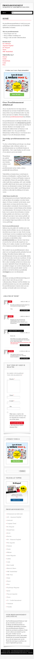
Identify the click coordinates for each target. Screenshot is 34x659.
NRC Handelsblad (8, 51)
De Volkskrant (7, 43)
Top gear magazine (12, 594)
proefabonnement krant (16, 117)
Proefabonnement (13, 5)
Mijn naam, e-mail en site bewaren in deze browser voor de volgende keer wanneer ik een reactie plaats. (18, 416)
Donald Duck (6, 61)
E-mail (12, 401)
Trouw (4, 49)
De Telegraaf (6, 47)
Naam (12, 395)
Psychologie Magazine (13, 587)
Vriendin (9, 607)
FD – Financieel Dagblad (14, 539)
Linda (4, 63)
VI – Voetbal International (14, 600)
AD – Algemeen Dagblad (14, 517)
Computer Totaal (11, 523)
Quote (8, 591)
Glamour (9, 546)
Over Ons (30, 652)
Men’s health (10, 565)
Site (11, 406)
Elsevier (5, 57)
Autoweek (10, 520)
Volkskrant (10, 603)
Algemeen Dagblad (8, 45)
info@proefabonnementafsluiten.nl (20, 651)
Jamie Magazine (11, 555)
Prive (4, 65)
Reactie (12, 379)
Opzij (8, 578)
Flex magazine (11, 543)
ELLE (8, 533)
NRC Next (10, 575)
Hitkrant (9, 552)
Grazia (9, 549)
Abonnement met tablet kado (15, 514)
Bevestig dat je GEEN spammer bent (16, 426)
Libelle (4, 59)
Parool (8, 581)
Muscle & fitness (11, 568)
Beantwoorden (24, 310)
